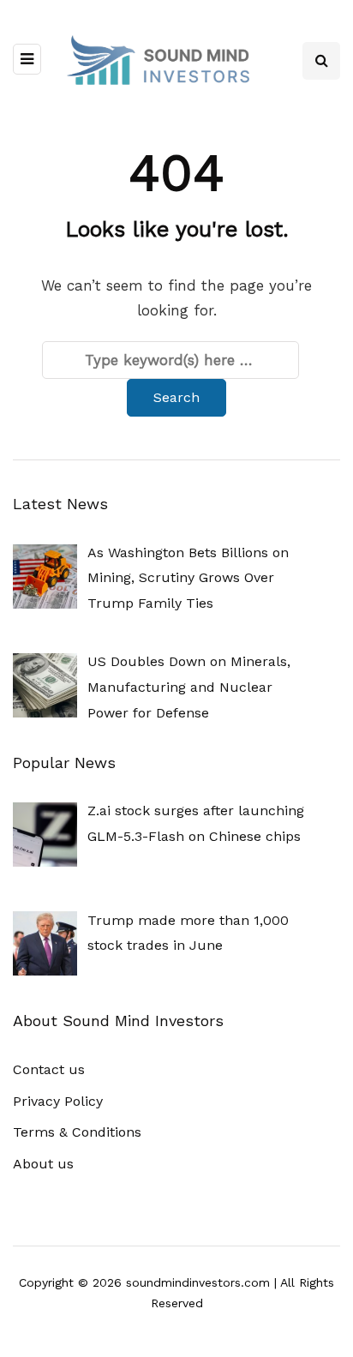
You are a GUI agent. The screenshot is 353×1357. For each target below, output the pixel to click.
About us (43, 1164)
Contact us (49, 1069)
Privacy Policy (58, 1101)
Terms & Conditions (77, 1132)
